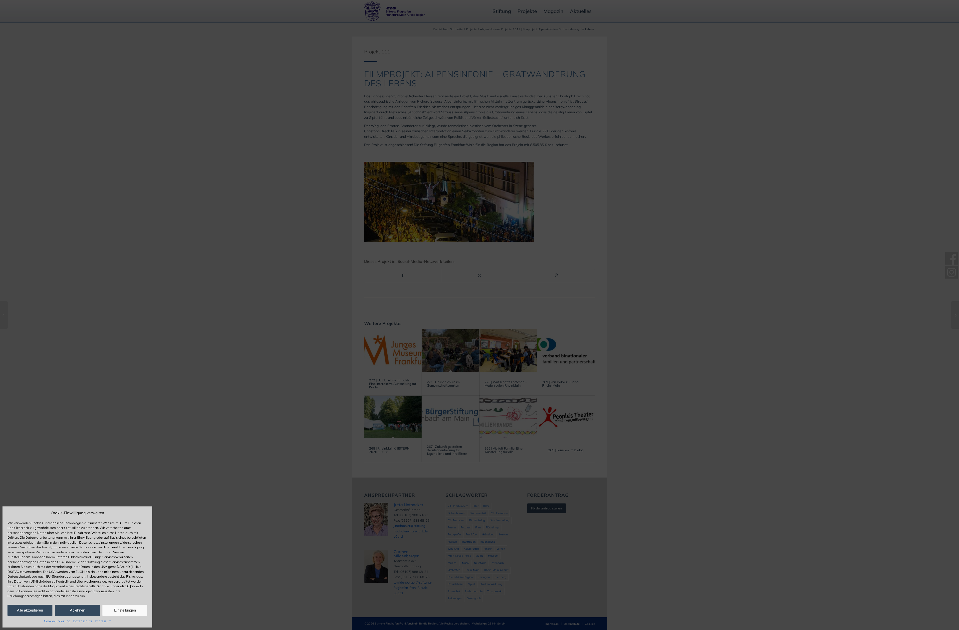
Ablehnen (77, 610)
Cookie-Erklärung (57, 621)
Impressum (103, 621)
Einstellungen (125, 610)
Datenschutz (82, 621)
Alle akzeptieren (30, 610)
